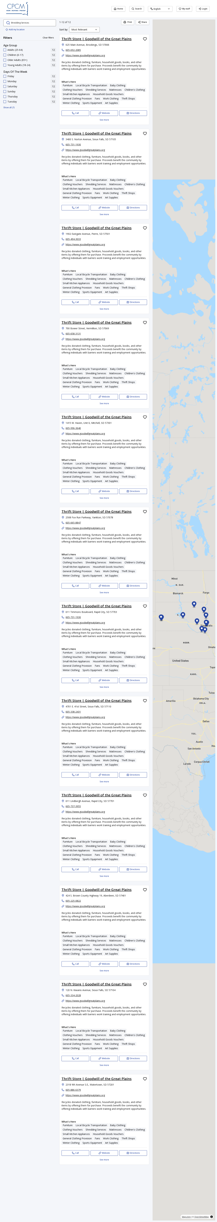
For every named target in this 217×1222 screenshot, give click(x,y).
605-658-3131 (73, 333)
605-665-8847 (73, 522)
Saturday (12, 86)
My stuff (186, 8)
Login (204, 8)
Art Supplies (111, 103)
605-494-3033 (73, 239)
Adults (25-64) (15, 49)
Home (120, 8)
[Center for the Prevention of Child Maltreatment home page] (17, 9)
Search (138, 8)
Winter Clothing (71, 103)
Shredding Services (96, 89)
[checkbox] (4, 50)
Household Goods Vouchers (108, 94)
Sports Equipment (92, 103)
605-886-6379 (73, 1089)
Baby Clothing (117, 85)
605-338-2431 (73, 711)
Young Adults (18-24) (18, 65)
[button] (206, 616)
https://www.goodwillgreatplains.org (85, 55)
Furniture (68, 85)
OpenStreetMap (201, 1216)
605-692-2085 (73, 50)
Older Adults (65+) (17, 60)
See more (104, 119)
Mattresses (115, 89)
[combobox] (160, 9)
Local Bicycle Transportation (91, 85)
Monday (11, 81)
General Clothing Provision (77, 98)
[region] (184, 619)
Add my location (17, 29)
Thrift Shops (128, 98)
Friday (10, 76)
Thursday (12, 96)
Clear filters (48, 37)
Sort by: (63, 29)
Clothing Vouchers (73, 89)
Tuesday (12, 101)
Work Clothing (111, 98)
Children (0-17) (15, 54)
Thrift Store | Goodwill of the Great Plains (97, 39)
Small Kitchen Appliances (76, 94)
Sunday (11, 91)
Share (144, 22)
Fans (97, 98)
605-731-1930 (73, 144)
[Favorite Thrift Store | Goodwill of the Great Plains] (145, 39)
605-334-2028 (73, 995)
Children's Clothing (135, 89)
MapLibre (186, 1216)
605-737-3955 (73, 806)
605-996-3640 (73, 428)
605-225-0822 (73, 900)
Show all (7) (9, 107)
